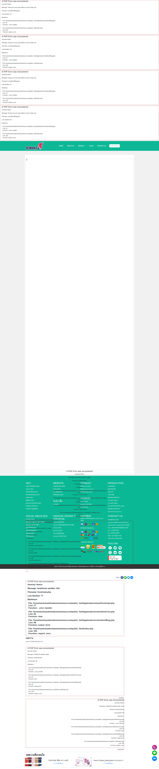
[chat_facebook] (154, 758)
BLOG (91, 146)
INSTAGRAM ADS (31, 530)
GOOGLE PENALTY (32, 506)
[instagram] (110, 552)
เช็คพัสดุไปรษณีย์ (58, 494)
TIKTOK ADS (30, 536)
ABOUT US (70, 146)
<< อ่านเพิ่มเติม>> (58, 763)
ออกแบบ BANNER (58, 522)
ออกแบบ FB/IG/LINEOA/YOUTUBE (63, 525)
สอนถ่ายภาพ (84, 507)
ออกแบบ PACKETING (59, 536)
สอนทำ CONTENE (86, 504)
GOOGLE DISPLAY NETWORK (35, 522)
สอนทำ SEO (84, 501)
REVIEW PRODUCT (114, 509)
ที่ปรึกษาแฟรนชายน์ (86, 492)
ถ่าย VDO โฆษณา (113, 500)
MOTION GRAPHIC (113, 497)
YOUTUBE (111, 494)
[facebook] (110, 547)
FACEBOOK (111, 486)
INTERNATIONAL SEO (33, 494)
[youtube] (120, 552)
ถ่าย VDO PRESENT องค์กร (116, 506)
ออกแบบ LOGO (57, 530)
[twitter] (115, 552)
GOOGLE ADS (30, 519)
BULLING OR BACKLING (33, 503)
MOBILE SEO (30, 500)
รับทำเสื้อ (55, 504)
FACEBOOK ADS (31, 527)
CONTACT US (101, 146)
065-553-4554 (115, 533)
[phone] (154, 747)
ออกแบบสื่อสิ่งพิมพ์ (58, 533)
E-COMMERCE (57, 492)
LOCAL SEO (29, 489)
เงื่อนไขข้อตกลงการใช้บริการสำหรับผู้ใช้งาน (92, 566)
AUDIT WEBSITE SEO (32, 486)
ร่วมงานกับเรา (114, 145)
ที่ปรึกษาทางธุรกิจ (85, 486)
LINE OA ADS (30, 533)
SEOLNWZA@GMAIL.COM (120, 527)
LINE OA (110, 492)
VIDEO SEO (29, 497)
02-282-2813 (115, 530)
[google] (115, 557)
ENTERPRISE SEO (32, 492)
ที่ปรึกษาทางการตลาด (86, 489)
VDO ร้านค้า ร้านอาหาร (115, 511)
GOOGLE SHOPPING (32, 525)
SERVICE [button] (81, 146)
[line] (120, 547)
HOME (61, 146)
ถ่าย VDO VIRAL (113, 503)
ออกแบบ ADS (57, 527)
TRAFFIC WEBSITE (32, 509)
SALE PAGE (57, 489)
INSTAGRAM (112, 489)
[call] (115, 547)
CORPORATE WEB (59, 486)
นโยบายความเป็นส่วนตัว (115, 538)
